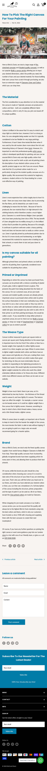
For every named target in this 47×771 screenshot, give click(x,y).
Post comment (13, 622)
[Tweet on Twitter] (18, 545)
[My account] (38, 5)
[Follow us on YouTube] (16, 643)
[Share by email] (23, 545)
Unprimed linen (28, 322)
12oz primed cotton (17, 495)
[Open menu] (3, 5)
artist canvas (37, 151)
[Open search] (34, 5)
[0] (42, 4)
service (23, 71)
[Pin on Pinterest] (14, 545)
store (4, 535)
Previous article (10, 559)
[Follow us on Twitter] (8, 643)
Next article (38, 559)
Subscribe (23, 675)
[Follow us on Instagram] (12, 643)
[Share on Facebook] (10, 545)
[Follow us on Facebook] (3, 643)
